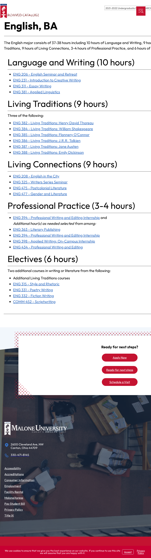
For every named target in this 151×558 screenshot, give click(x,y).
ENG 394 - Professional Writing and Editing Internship (56, 217)
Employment (12, 486)
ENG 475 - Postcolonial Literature (40, 188)
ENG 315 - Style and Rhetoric (36, 284)
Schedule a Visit (119, 382)
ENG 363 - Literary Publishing (36, 229)
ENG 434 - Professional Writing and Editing (48, 247)
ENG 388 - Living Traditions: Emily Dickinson (48, 152)
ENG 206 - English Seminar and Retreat (45, 74)
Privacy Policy (13, 509)
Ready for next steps (119, 370)
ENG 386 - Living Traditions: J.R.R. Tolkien (46, 140)
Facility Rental (13, 492)
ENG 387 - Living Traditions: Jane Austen (45, 146)
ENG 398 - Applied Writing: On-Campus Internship (54, 241)
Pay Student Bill (14, 503)
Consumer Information (19, 480)
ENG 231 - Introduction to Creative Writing (47, 80)
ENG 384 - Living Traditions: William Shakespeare (53, 128)
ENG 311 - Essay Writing (32, 86)
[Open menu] (140, 11)
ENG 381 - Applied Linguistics (36, 92)
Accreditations (14, 474)
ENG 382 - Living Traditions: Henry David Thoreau (53, 123)
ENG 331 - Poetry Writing (33, 289)
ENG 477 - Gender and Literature (40, 193)
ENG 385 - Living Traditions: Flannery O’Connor (51, 134)
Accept (128, 551)
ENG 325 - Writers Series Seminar (40, 182)
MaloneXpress (13, 498)
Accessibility (12, 468)
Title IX (9, 515)
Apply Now (120, 357)
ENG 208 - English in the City (36, 176)
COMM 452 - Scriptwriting (34, 301)
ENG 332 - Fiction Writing (33, 295)
